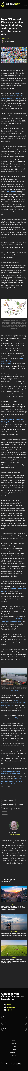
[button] (25, 4)
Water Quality (16, 808)
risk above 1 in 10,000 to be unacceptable (12, 361)
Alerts (14, 1046)
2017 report (11, 191)
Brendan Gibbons (14, 833)
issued (17, 93)
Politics (21, 804)
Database (14, 1043)
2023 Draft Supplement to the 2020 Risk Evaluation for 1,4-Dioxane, (11, 781)
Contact (14, 1055)
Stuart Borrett (14, 690)
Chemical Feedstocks (8, 804)
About (14, 1049)
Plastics (4, 813)
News (14, 1040)
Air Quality (5, 808)
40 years (18, 718)
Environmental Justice (8, 800)
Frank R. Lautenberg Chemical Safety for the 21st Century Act (14, 702)
